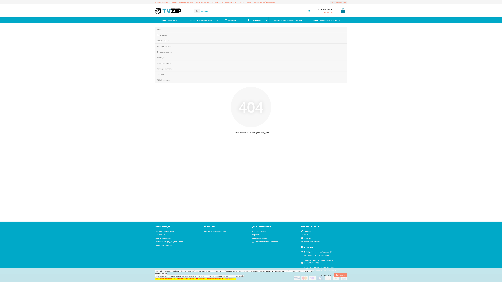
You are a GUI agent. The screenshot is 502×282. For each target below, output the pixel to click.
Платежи (160, 74)
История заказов (163, 63)
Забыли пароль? (163, 41)
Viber (306, 234)
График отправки (245, 2)
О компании (256, 20)
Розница (307, 231)
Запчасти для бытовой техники (326, 20)
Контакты (215, 2)
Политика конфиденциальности (181, 2)
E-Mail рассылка (163, 80)
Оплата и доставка (161, 2)
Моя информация (164, 46)
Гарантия (232, 20)
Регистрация (162, 35)
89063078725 (230, 278)
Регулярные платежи (165, 69)
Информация (162, 226)
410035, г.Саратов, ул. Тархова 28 (318, 252)
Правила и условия (202, 2)
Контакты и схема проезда (215, 231)
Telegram (307, 238)
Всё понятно (341, 275)
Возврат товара (259, 231)
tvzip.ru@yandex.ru (312, 241)
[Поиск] (309, 11)
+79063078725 (325, 9)
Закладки (160, 57)
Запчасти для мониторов (201, 20)
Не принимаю (325, 275)
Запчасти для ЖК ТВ (169, 20)
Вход (159, 29)
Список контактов (164, 52)
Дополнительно (261, 226)
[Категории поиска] (197, 11)
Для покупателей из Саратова (264, 2)
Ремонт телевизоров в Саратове (288, 20)
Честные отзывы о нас (228, 2)
